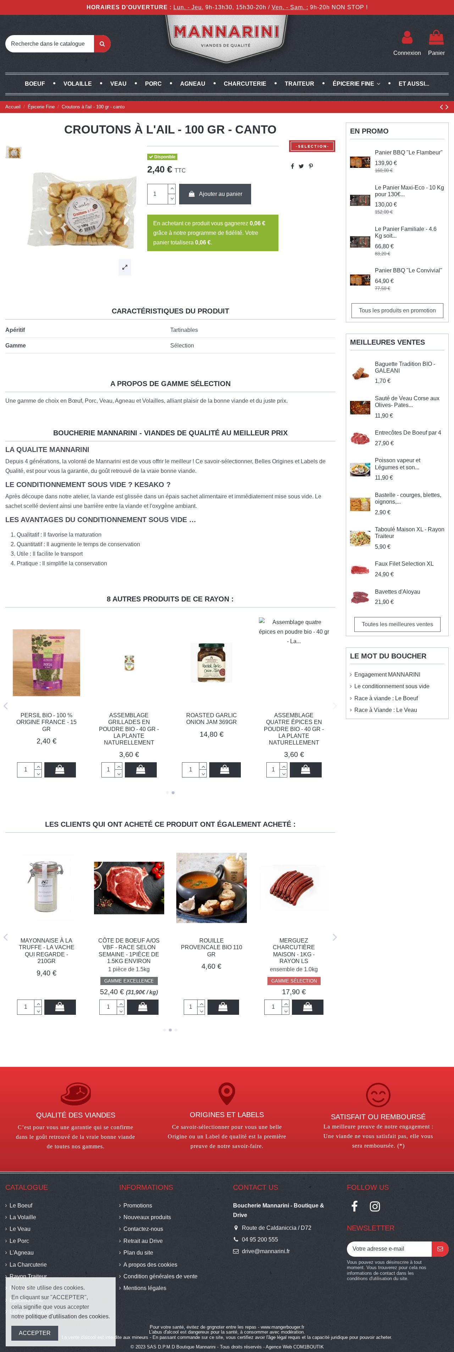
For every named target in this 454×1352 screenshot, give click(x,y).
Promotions (137, 1206)
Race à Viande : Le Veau (385, 710)
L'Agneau (22, 1253)
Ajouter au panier (220, 194)
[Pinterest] (311, 166)
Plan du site (138, 1253)
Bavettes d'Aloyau (294, 941)
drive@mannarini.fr (266, 1251)
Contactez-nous (143, 1229)
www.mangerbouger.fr (282, 1327)
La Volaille (23, 1217)
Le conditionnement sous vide (392, 686)
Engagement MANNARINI (387, 675)
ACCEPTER (35, 1333)
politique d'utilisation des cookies (67, 1316)
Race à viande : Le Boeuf (386, 698)
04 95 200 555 (260, 1240)
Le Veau (20, 1229)
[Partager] (292, 166)
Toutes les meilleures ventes (397, 624)
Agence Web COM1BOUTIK (295, 1347)
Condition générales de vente (160, 1276)
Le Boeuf (21, 1206)
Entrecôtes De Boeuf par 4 (408, 433)
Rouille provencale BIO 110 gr (46, 947)
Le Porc (19, 1241)
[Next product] (447, 107)
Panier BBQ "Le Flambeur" (409, 152)
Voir (211, 1007)
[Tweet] (301, 166)
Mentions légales (144, 1288)
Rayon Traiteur (28, 1276)
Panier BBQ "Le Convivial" (408, 270)
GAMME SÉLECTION (129, 981)
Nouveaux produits (147, 1217)
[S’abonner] (440, 1249)
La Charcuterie (28, 1265)
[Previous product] (442, 107)
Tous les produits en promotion (397, 310)
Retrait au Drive (143, 1241)
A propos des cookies (150, 1265)
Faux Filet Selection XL (404, 564)
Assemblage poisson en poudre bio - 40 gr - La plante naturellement (46, 729)
